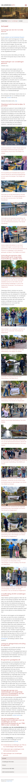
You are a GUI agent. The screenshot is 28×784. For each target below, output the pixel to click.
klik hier (16, 741)
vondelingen (15, 21)
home (9, 21)
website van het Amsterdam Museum (14, 37)
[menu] (26, 5)
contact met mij (16, 715)
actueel (20, 21)
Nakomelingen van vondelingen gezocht (12, 754)
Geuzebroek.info (8, 5)
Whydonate (4, 638)
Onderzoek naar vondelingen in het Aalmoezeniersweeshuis (13, 750)
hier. (16, 101)
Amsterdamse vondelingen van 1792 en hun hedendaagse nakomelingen (14, 745)
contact (9, 97)
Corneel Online (9, 781)
